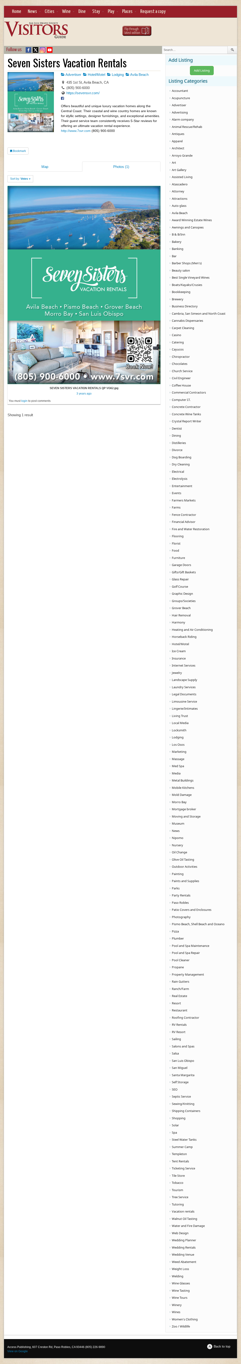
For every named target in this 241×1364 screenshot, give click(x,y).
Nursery (177, 845)
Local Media (180, 723)
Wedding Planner (184, 1240)
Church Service (182, 371)
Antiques (178, 134)
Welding (177, 1276)
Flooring (178, 536)
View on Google (17, 1351)
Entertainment (182, 486)
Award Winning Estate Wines (192, 220)
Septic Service (181, 1096)
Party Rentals (181, 895)
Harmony (178, 622)
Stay (96, 11)
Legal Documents (184, 694)
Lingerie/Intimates (185, 708)
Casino (176, 335)
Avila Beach (139, 75)
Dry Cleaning (181, 464)
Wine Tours (179, 1297)
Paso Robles (180, 902)
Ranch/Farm (180, 989)
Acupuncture (181, 98)
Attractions (179, 198)
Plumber (178, 938)
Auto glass (179, 206)
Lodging (117, 75)
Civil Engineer (181, 378)
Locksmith (179, 730)
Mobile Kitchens (183, 788)
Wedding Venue (183, 1254)
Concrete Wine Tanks (186, 414)
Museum (178, 823)
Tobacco (177, 1183)
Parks (176, 888)
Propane (178, 967)
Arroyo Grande (182, 155)
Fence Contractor (184, 515)
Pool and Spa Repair (186, 953)
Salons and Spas (183, 1046)
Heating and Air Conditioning (192, 629)
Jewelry (177, 673)
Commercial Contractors (189, 392)
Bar (174, 256)
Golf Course (180, 586)
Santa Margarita (183, 1075)
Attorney (178, 191)
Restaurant (179, 1010)
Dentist (177, 428)
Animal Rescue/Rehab (187, 127)
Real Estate (179, 996)
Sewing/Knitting (183, 1104)
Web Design (180, 1233)
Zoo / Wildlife (181, 1326)
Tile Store (178, 1175)
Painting (178, 874)
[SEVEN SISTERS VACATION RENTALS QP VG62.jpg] (84, 285)
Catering (178, 342)
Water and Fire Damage (188, 1226)
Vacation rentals (183, 1211)
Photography (181, 917)
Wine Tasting (181, 1290)
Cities (49, 11)
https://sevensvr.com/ (83, 93)
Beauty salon (181, 270)
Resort (176, 1003)
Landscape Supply (184, 680)
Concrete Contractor (186, 407)
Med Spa (178, 766)
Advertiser (73, 75)
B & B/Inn (178, 234)
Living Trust (180, 716)
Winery (177, 1305)
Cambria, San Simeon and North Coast (198, 313)
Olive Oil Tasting (183, 859)
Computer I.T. (181, 400)
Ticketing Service (183, 1168)
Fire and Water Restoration (190, 529)
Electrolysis (179, 478)
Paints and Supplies (185, 881)
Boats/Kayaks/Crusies (187, 285)
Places (127, 11)
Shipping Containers (186, 1111)
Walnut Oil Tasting (184, 1219)
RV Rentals (179, 1024)
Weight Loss (180, 1269)
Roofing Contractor (185, 1017)
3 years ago (84, 393)
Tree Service (180, 1197)
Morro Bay (179, 802)
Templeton (179, 1154)
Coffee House (181, 385)
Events (176, 493)
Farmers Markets (184, 500)
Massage (178, 759)
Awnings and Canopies (188, 227)
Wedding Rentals (184, 1247)
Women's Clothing (185, 1319)
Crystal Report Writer (186, 421)
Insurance (179, 658)
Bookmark (19, 151)
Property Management (188, 974)
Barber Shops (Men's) (187, 263)
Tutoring (178, 1204)
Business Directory (185, 306)
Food (175, 550)
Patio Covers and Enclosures (191, 910)
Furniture (178, 558)
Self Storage (180, 1082)
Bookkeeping (181, 292)
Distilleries (179, 443)
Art (174, 162)
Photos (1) (121, 167)
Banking (177, 249)
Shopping (178, 1118)
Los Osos (178, 744)
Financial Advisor (183, 522)
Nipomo (177, 838)
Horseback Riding (184, 637)
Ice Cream (179, 651)
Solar (175, 1125)
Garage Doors (181, 565)
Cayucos (178, 349)
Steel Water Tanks (184, 1139)
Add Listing (202, 70)
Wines (176, 1312)
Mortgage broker (184, 809)
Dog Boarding (181, 457)
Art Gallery (179, 170)
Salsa (175, 1053)
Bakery (176, 242)
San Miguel (179, 1068)
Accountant (180, 91)
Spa (174, 1132)
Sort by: (19, 178)
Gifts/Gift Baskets (184, 572)
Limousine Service (184, 701)
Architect (178, 148)
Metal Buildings (182, 780)
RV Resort (178, 1032)
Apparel (177, 141)
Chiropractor (181, 356)
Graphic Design (182, 593)
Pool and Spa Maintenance (190, 946)
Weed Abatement (184, 1262)
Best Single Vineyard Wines (190, 277)
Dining (176, 435)
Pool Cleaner (180, 960)
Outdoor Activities (184, 866)
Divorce (177, 450)
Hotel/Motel (96, 75)
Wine (66, 11)
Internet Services (183, 665)
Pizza (175, 931)
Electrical (178, 471)
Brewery (177, 299)
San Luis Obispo (183, 1061)
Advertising (180, 112)
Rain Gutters (180, 981)
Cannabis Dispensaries (187, 320)
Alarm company (183, 119)
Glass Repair (180, 579)
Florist (176, 543)
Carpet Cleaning (183, 328)
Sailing (176, 1039)
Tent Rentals (180, 1161)
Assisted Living (182, 177)
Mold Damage (182, 795)
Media (176, 773)
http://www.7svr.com (76, 131)
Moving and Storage (186, 816)
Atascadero (180, 184)
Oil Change (179, 852)
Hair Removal (181, 615)
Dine (82, 11)
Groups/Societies (184, 601)
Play (111, 11)
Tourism (177, 1190)
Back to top (222, 1346)
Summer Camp (182, 1147)
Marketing (179, 751)
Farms (176, 507)
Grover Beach (181, 608)
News (32, 11)
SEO (174, 1089)
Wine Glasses (181, 1283)
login (24, 401)
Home (16, 11)
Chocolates (179, 364)
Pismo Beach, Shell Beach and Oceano (198, 924)
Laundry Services (184, 687)
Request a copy (153, 11)
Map (44, 167)
